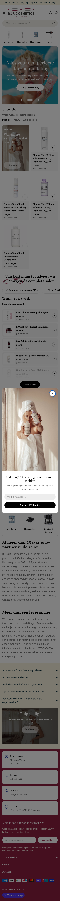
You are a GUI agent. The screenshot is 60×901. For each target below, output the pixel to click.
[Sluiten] (52, 393)
